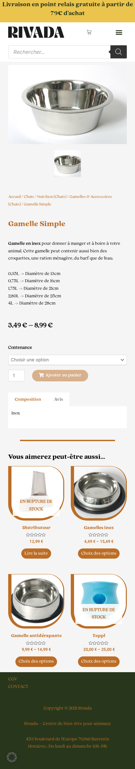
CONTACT (18, 687)
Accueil (14, 196)
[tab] (28, 400)
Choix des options (98, 553)
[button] (118, 32)
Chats (29, 196)
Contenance (20, 348)
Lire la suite (36, 553)
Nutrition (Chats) (52, 196)
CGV (12, 679)
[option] (67, 104)
